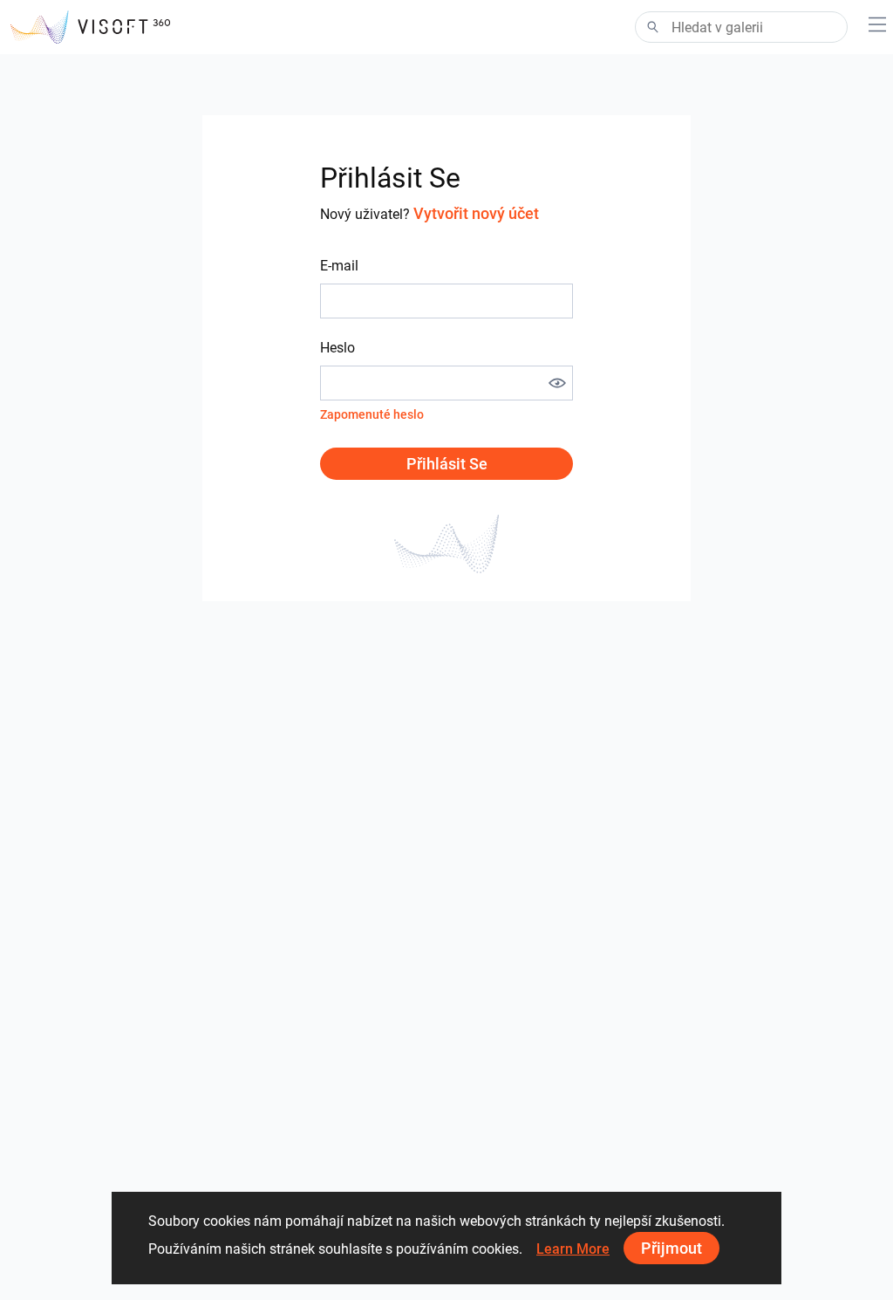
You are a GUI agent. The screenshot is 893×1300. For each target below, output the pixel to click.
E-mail (339, 265)
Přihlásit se (446, 464)
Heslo (337, 347)
